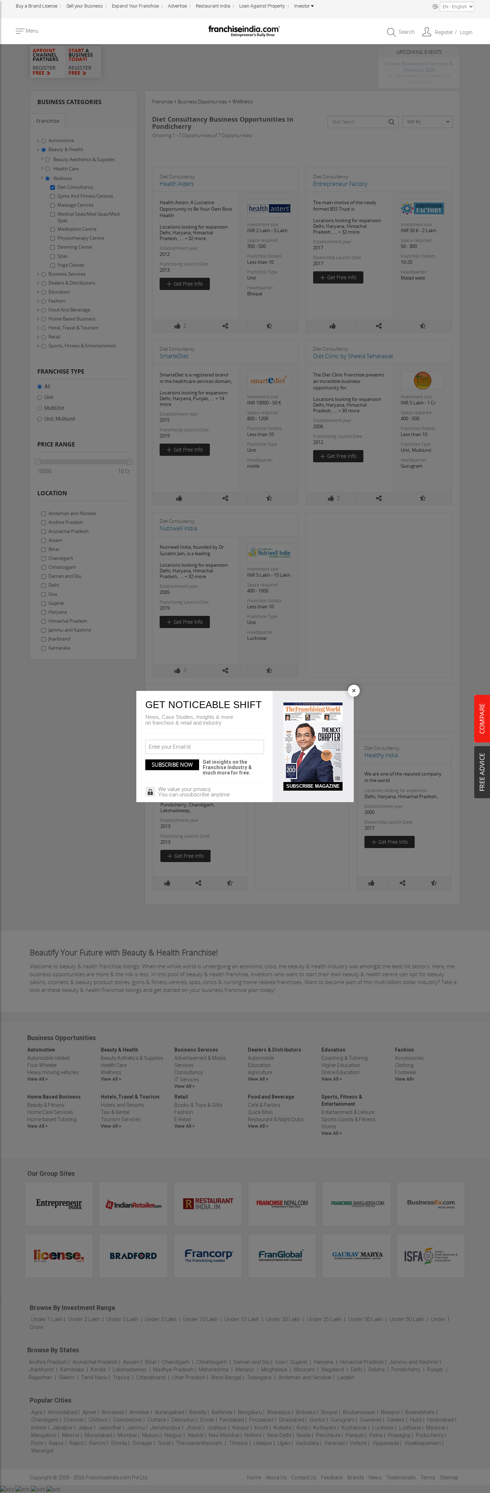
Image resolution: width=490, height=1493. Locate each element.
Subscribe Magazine (313, 786)
